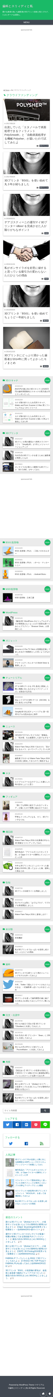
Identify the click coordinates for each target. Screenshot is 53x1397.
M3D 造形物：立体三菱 (24, 598)
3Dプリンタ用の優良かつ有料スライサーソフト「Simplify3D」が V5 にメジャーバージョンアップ (32, 444)
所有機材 (18, 938)
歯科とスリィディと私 (17, 6)
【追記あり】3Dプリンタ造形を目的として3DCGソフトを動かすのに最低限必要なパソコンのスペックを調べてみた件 (32, 1073)
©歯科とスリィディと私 (18, 1388)
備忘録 (46, 321)
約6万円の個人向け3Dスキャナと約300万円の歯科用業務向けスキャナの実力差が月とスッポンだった (32, 391)
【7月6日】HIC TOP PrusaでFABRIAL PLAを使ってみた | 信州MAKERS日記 (26, 1263)
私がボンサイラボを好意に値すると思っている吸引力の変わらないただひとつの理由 (25, 271)
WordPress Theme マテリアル (31, 1385)
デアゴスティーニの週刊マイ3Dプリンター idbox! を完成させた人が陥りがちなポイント (25, 226)
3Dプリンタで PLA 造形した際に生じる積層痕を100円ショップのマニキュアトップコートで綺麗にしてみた (30, 1162)
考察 (46, 233)
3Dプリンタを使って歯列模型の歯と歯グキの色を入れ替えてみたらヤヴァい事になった (32, 1000)
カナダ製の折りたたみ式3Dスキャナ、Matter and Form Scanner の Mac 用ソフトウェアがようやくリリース (32, 405)
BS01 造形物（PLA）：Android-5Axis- (30, 574)
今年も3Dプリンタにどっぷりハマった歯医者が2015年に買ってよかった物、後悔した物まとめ (32, 868)
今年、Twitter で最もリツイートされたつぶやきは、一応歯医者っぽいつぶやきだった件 (32, 987)
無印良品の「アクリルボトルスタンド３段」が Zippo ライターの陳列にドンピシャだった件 (32, 854)
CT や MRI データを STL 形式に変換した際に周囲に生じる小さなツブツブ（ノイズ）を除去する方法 (32, 689)
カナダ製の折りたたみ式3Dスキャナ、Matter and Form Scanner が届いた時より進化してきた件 (32, 419)
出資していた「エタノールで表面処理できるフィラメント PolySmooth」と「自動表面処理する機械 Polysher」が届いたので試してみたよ (25, 135)
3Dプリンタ (44, 146)
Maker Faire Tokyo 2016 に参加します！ (31, 914)
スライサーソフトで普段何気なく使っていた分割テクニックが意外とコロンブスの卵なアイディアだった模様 (31, 1182)
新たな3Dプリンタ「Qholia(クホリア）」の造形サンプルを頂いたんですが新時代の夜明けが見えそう (32, 1086)
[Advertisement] (26, 57)
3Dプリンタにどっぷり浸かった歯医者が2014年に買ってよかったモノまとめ (25, 359)
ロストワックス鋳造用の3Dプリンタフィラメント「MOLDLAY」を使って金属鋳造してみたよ (31, 1193)
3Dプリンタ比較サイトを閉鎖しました (31, 891)
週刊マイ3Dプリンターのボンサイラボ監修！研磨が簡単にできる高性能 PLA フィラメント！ (26, 1236)
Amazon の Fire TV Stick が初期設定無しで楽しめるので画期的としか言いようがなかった (32, 652)
